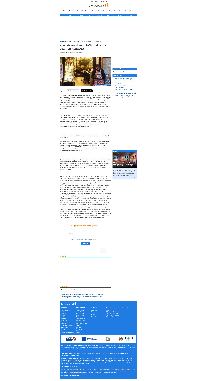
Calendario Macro (111, 312)
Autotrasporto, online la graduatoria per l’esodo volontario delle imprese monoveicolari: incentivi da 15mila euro (82, 297)
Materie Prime (80, 320)
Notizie (69, 41)
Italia (62, 312)
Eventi (108, 310)
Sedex (78, 325)
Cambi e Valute (80, 318)
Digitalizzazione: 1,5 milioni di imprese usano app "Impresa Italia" (124, 96)
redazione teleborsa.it (116, 353)
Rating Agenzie (80, 329)
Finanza (63, 322)
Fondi (77, 317)
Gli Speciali (94, 310)
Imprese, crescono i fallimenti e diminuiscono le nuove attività (79, 290)
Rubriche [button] (90, 15)
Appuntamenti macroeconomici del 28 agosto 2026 (124, 82)
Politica (63, 324)
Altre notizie (117, 75)
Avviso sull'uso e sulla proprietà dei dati (78, 363)
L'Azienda (129, 15)
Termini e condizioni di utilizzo (70, 366)
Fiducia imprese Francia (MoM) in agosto (125, 93)
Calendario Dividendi (112, 313)
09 (64, 10)
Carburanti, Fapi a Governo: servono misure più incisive (124, 86)
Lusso (63, 330)
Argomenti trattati (119, 69)
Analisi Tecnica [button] (117, 15)
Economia (62, 55)
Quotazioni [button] (80, 15)
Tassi (77, 322)
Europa (63, 313)
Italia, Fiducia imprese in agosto (70, 292)
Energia (63, 329)
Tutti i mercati (80, 310)
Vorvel (78, 332)
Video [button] (107, 15)
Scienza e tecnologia (67, 325)
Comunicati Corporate (67, 332)
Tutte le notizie (65, 310)
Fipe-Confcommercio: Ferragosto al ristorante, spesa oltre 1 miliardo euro (82, 294)
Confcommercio (118, 72)
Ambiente (64, 317)
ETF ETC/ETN (80, 313)
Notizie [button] (71, 15)
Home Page (63, 41)
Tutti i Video (94, 317)
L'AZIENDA (124, 308)
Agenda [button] (99, 15)
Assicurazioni (65, 327)
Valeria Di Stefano (75, 355)
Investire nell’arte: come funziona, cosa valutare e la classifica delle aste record (123, 164)
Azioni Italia (79, 312)
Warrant (78, 327)
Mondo (63, 315)
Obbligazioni (80, 315)
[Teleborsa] (98, 6)
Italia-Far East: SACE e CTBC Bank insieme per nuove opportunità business (125, 79)
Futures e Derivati (81, 324)
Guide (115, 151)
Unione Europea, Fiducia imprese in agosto (124, 90)
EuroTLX (78, 330)
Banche (63, 318)
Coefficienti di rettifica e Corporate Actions (113, 316)
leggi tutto (132, 177)
